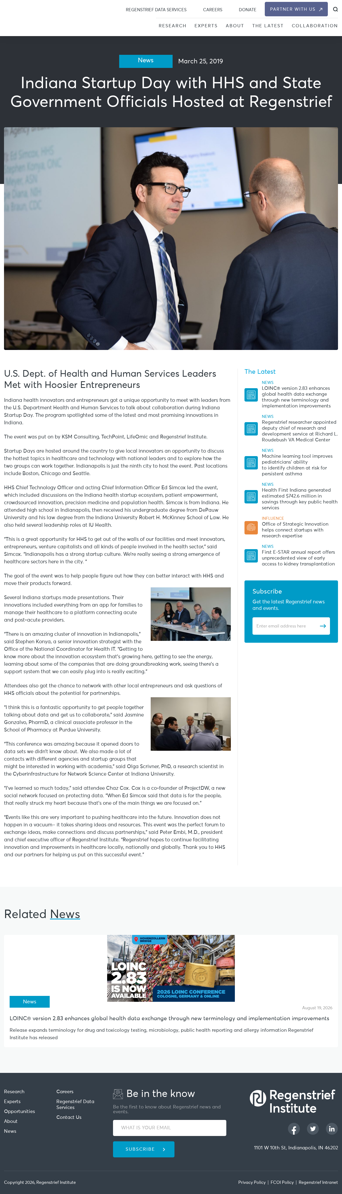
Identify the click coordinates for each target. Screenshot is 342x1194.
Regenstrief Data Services (156, 10)
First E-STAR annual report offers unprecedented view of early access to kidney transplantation (298, 558)
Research (172, 26)
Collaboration (315, 26)
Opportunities (19, 1111)
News (10, 1131)
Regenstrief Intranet (318, 1182)
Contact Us (68, 1117)
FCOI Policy (282, 1182)
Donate (247, 10)
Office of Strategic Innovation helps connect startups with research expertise (295, 530)
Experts (206, 26)
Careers (212, 10)
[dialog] (335, 9)
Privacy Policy (252, 1182)
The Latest (268, 26)
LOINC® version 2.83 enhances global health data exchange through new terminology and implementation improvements (169, 1019)
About (235, 26)
